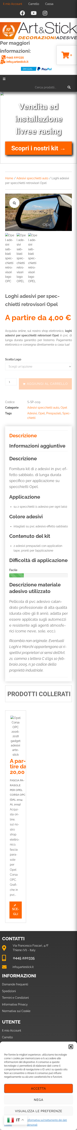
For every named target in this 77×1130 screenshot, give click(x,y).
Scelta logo (13, 359)
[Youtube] (34, 13)
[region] (38, 127)
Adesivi (32, 413)
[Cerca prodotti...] (53, 87)
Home (9, 178)
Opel (64, 407)
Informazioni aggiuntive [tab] (37, 446)
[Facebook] (22, 13)
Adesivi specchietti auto (32, 178)
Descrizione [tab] (23, 436)
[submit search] (69, 87)
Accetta (38, 1088)
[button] (71, 1047)
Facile (13, 570)
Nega (38, 1100)
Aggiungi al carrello (47, 384)
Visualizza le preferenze (38, 1111)
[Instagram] (45, 13)
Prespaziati (53, 413)
